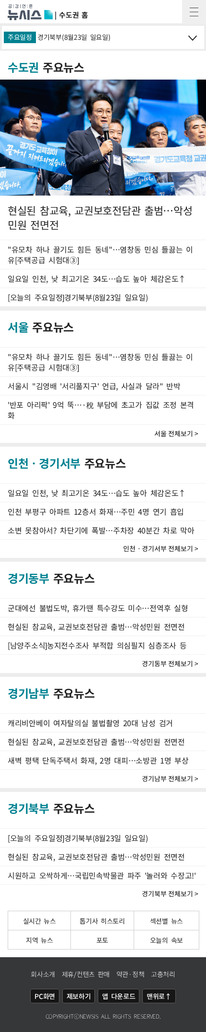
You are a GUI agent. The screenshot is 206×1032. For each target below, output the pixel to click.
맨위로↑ (159, 996)
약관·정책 (130, 974)
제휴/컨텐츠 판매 (86, 974)
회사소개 (43, 974)
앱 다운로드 (118, 996)
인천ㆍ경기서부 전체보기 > (160, 548)
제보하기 (79, 996)
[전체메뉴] (194, 12)
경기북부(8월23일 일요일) (74, 37)
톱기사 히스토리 (102, 921)
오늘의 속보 (166, 940)
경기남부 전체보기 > (170, 778)
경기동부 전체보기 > (170, 663)
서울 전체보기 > (176, 433)
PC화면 (44, 996)
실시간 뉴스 (39, 921)
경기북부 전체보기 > (170, 893)
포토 (102, 940)
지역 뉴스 (39, 940)
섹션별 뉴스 (166, 921)
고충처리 (163, 974)
